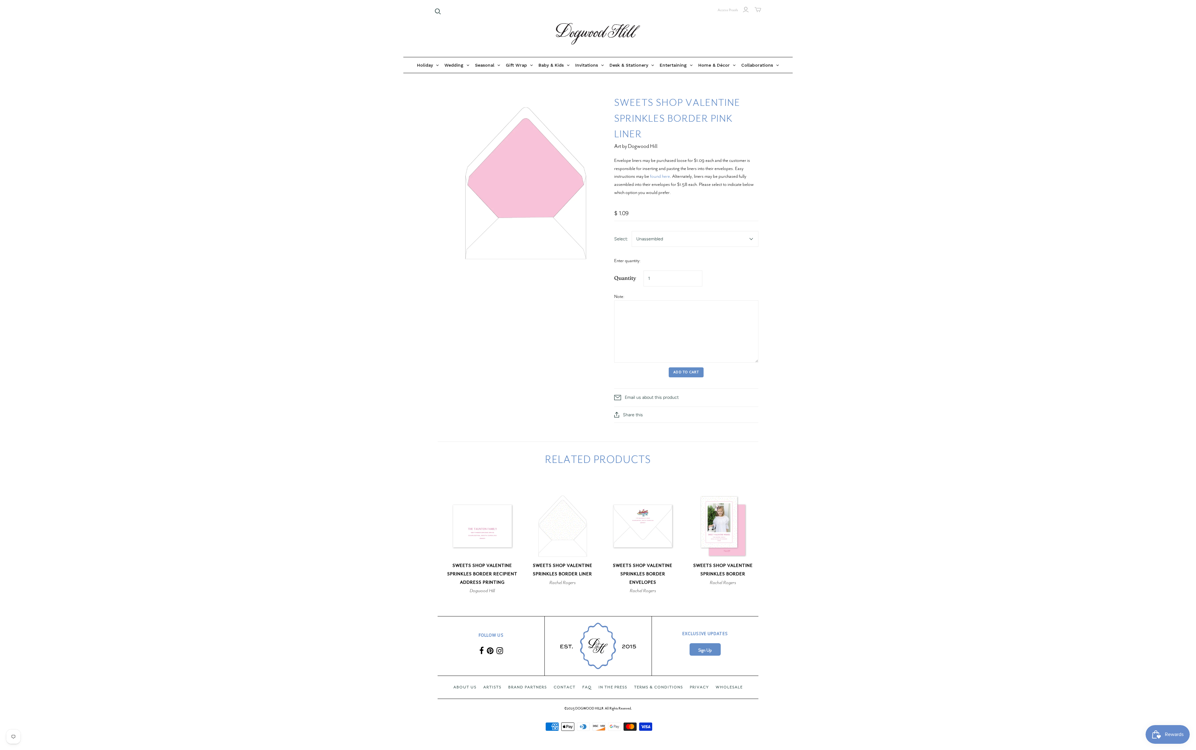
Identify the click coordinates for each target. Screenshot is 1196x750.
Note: (619, 296)
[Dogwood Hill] (598, 34)
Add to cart (686, 372)
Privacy (699, 687)
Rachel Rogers (562, 582)
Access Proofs (728, 9)
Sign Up (705, 650)
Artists (492, 687)
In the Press (613, 687)
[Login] (746, 9)
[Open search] (438, 11)
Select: (621, 239)
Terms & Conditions (658, 687)
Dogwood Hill (482, 590)
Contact (565, 687)
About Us (465, 687)
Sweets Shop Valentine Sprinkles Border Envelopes (642, 574)
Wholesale (729, 687)
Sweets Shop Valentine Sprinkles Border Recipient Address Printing (482, 574)
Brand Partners (527, 687)
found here (660, 176)
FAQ (587, 687)
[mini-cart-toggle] (758, 9)
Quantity (625, 278)
